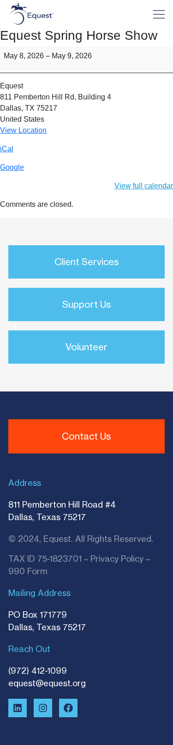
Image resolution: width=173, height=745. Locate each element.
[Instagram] (43, 708)
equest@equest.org (47, 683)
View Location (23, 130)
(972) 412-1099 (37, 670)
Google (12, 167)
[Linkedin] (17, 708)
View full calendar (143, 186)
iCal (6, 149)
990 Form (28, 571)
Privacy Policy (116, 558)
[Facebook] (68, 708)
